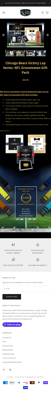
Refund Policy (7, 350)
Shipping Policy (8, 354)
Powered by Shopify (34, 377)
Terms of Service (9, 358)
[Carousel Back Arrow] (3, 34)
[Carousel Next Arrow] (47, 34)
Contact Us (6, 337)
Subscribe (11, 297)
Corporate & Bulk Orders (12, 362)
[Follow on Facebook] (3, 370)
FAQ (4, 342)
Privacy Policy (7, 346)
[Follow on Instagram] (10, 370)
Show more (4, 131)
